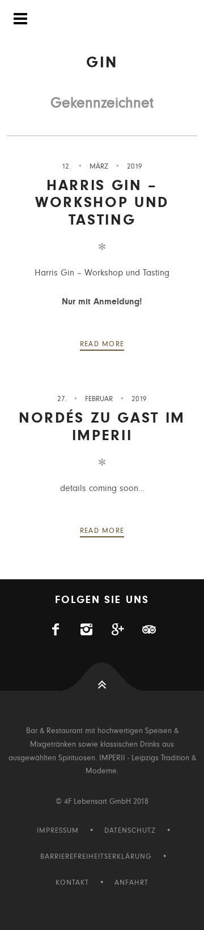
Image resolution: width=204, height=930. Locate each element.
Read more (102, 344)
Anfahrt (131, 883)
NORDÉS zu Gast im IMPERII (102, 426)
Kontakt (72, 883)
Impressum (58, 830)
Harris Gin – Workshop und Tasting (102, 202)
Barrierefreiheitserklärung (96, 856)
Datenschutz (130, 830)
